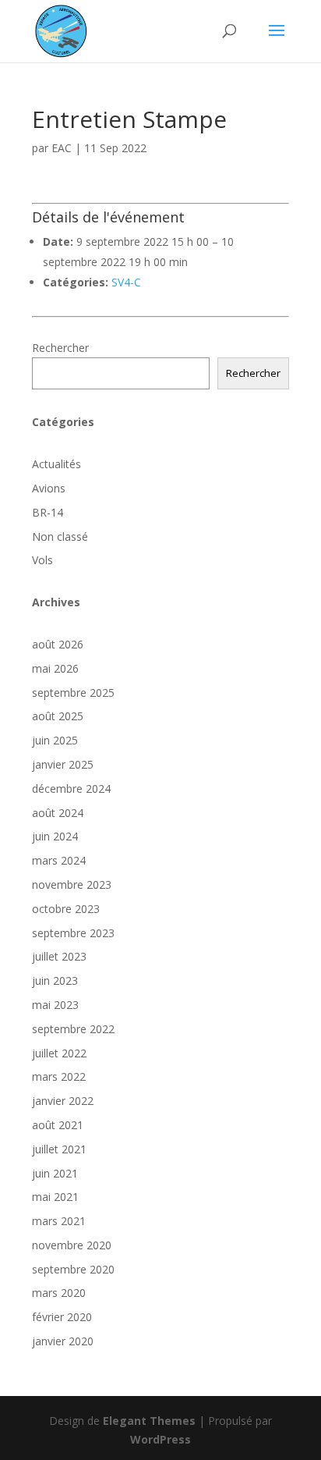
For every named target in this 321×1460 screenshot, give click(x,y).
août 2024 (57, 812)
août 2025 (57, 716)
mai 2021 (55, 1196)
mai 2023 (55, 1004)
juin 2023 (55, 980)
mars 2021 (59, 1220)
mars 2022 (59, 1076)
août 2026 (57, 644)
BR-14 (47, 512)
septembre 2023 (73, 932)
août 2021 (57, 1124)
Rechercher (60, 347)
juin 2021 (55, 1173)
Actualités (56, 463)
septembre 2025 (73, 692)
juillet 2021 (59, 1149)
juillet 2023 (59, 956)
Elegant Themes (149, 1420)
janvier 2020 (62, 1341)
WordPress (160, 1439)
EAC (61, 147)
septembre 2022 (73, 1028)
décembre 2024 (71, 788)
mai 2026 (55, 668)
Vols (42, 559)
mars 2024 (59, 860)
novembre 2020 (71, 1245)
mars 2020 (59, 1292)
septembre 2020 (73, 1269)
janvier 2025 (62, 764)
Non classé (60, 536)
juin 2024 (55, 836)
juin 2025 (55, 740)
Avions (48, 488)
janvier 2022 (62, 1100)
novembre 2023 (71, 884)
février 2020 (62, 1316)
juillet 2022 (59, 1053)
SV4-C (126, 282)
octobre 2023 (66, 908)
